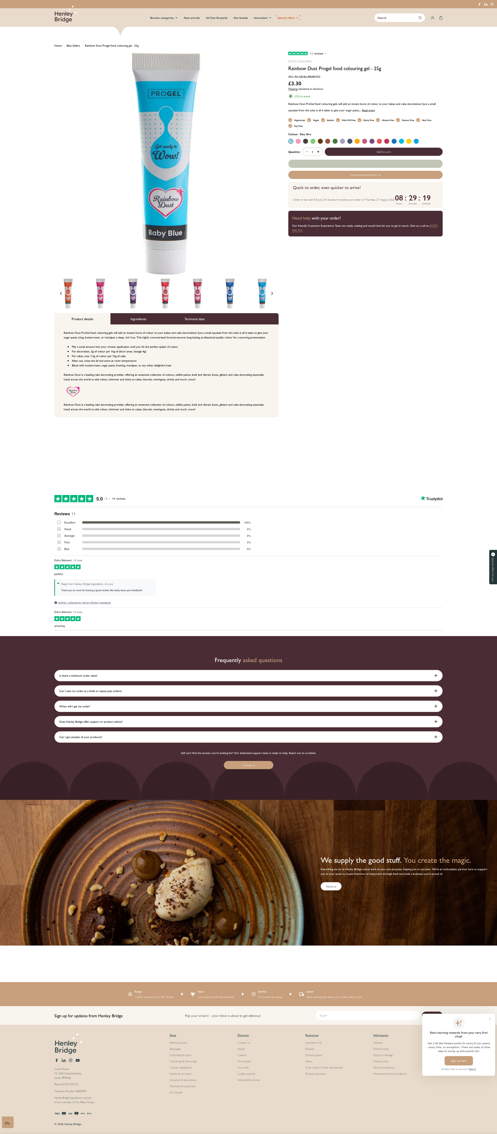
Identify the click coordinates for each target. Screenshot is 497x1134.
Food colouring (300, 61)
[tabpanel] (166, 371)
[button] (493, 567)
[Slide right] (272, 293)
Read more (368, 110)
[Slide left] (61, 293)
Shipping (292, 89)
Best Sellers (73, 45)
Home (58, 45)
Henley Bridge (72, 1124)
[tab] (82, 318)
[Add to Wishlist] (365, 164)
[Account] (432, 17)
